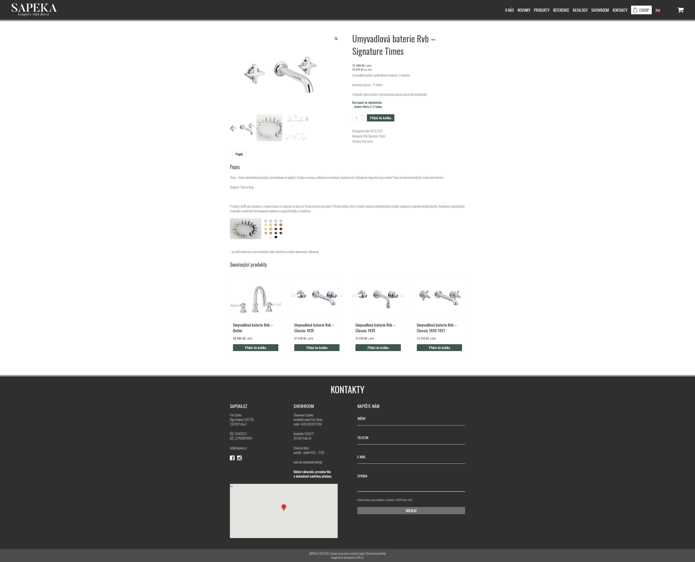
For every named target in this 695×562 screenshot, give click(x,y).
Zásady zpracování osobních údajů (347, 553)
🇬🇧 (657, 10)
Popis (239, 154)
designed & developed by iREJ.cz (347, 557)
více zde (407, 500)
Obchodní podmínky (376, 553)
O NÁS (509, 10)
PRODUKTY (541, 10)
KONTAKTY (620, 10)
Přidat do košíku (380, 118)
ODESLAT (411, 510)
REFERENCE (561, 10)
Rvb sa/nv (367, 141)
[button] (336, 38)
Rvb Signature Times (374, 136)
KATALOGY (580, 10)
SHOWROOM (600, 10)
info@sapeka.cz (238, 448)
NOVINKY (524, 10)
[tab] (239, 154)
